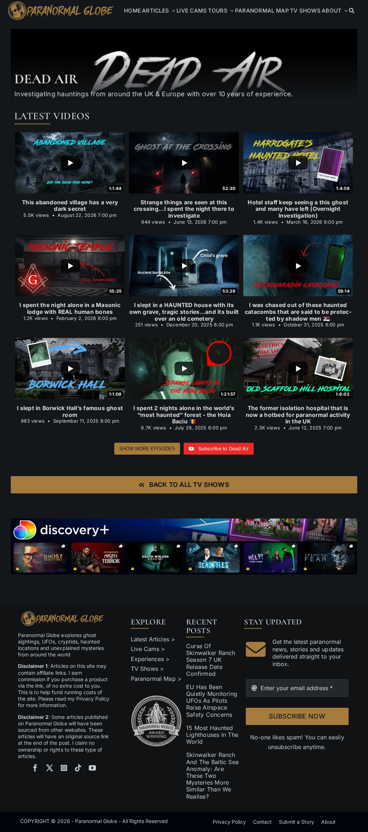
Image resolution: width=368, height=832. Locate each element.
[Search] (351, 10)
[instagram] (64, 768)
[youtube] (92, 768)
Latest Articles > (153, 639)
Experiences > (150, 659)
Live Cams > (148, 648)
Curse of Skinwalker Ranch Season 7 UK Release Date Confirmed (210, 659)
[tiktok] (78, 768)
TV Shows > (147, 668)
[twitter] (49, 768)
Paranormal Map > (156, 678)
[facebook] (35, 768)
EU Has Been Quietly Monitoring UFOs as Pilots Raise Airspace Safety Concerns (211, 700)
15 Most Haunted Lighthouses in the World (212, 734)
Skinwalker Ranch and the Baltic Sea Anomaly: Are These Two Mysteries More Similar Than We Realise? (212, 775)
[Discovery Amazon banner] (184, 521)
